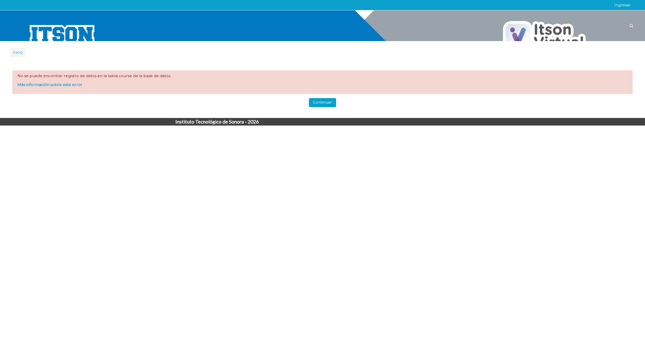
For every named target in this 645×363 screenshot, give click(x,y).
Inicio (18, 52)
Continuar (322, 102)
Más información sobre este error (49, 84)
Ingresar (622, 5)
